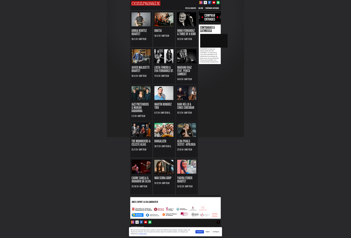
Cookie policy (143, 233)
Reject (208, 231)
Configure (216, 231)
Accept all (200, 231)
